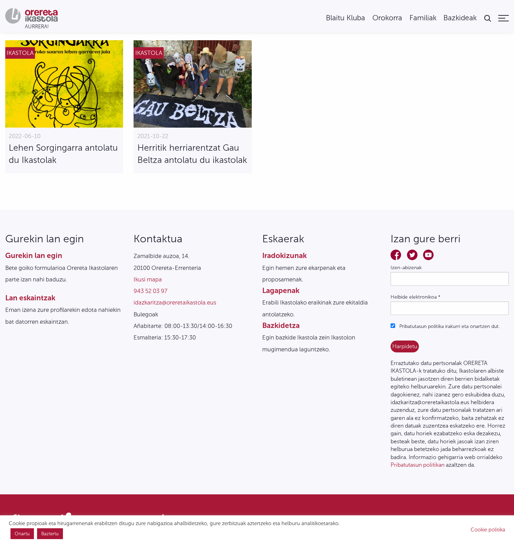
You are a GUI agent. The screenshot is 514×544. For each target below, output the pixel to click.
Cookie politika (488, 530)
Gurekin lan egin (33, 255)
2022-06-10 (25, 136)
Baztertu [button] (50, 533)
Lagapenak (280, 290)
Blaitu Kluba (345, 18)
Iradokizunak (284, 255)
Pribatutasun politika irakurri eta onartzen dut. (449, 326)
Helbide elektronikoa (416, 297)
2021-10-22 (152, 136)
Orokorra (387, 18)
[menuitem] (345, 18)
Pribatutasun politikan (417, 464)
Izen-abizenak (406, 268)
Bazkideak (460, 18)
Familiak (422, 18)
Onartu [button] (22, 533)
